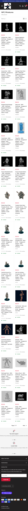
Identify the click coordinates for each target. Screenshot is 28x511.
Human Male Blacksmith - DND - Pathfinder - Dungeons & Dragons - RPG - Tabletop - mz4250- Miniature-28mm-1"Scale (7, 175)
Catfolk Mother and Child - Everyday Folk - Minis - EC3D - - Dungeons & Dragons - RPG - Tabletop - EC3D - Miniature (6, 310)
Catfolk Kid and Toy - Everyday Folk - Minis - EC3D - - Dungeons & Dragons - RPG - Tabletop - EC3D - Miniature (6, 276)
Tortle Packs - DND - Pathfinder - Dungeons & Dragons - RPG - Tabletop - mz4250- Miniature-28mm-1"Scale (7, 142)
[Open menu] (2, 6)
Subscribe (5, 479)
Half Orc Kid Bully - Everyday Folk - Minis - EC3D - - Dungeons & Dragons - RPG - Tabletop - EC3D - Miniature (20, 276)
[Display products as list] (26, 18)
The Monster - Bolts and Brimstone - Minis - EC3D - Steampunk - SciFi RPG (20, 308)
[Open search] (20, 6)
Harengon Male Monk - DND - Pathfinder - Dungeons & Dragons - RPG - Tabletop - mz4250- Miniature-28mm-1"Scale (20, 75)
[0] (25, 6)
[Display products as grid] (23, 18)
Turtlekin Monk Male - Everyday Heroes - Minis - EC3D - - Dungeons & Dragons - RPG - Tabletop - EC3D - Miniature (21, 209)
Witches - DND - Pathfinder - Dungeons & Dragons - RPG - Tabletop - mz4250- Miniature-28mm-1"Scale (21, 343)
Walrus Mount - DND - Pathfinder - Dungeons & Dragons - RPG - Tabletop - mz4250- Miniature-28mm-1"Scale (21, 377)
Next (24, 425)
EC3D (2, 215)
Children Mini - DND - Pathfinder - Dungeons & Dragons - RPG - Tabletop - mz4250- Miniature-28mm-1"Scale (7, 41)
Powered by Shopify (5, 508)
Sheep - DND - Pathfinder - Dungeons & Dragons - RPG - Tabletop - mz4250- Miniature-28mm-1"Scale (21, 410)
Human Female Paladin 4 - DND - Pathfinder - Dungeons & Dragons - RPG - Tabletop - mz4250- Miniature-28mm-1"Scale (20, 175)
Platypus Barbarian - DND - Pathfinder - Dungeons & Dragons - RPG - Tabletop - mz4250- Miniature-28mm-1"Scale (20, 41)
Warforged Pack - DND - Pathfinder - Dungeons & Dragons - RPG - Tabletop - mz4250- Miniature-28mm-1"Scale (7, 377)
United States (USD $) (6, 486)
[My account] (22, 6)
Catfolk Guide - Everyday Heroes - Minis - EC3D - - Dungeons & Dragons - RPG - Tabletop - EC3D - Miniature (7, 242)
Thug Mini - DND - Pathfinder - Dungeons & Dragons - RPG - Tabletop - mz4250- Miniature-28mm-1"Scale (21, 142)
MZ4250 (3, 47)
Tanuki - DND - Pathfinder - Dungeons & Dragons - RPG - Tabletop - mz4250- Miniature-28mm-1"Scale (7, 410)
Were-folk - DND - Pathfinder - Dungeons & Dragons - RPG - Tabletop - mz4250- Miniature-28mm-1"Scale (21, 108)
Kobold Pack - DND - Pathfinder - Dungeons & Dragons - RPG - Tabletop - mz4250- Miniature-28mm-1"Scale (7, 75)
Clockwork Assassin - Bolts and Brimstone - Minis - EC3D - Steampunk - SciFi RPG (6, 342)
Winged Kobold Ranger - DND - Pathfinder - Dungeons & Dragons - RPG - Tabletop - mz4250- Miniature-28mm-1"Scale (6, 108)
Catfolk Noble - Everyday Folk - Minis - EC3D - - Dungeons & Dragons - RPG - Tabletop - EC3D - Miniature (20, 242)
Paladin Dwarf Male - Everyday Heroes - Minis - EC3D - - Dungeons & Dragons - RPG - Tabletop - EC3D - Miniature (7, 209)
